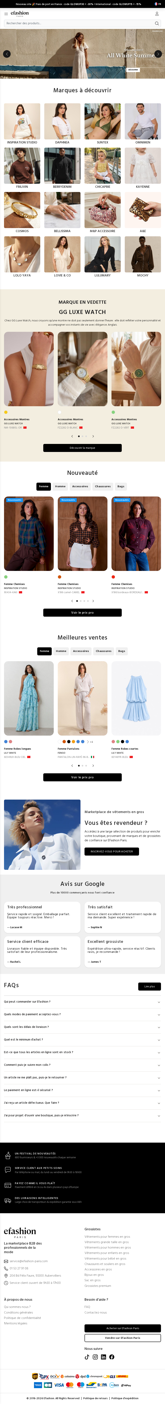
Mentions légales (15, 1324)
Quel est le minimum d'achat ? (23, 1040)
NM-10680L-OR (13, 428)
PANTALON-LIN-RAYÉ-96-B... (73, 757)
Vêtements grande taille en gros (107, 1242)
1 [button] (79, 436)
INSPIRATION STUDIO (15, 588)
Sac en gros (92, 1280)
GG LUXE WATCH (13, 424)
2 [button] (82, 436)
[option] (82, 54)
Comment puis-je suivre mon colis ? (27, 1065)
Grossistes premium (98, 1286)
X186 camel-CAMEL (69, 592)
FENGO (61, 753)
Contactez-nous (96, 1313)
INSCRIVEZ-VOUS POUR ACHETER (112, 851)
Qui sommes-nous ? (17, 1307)
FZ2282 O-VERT (120, 428)
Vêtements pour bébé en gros (105, 1259)
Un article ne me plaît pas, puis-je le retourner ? (35, 1077)
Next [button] (158, 54)
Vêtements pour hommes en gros (108, 1248)
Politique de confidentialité (22, 1318)
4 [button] (88, 601)
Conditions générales (18, 1313)
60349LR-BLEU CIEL (15, 757)
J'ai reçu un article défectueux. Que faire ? (31, 1103)
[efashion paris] (22, 14)
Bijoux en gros (94, 1275)
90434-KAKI (10, 592)
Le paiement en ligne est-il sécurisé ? (28, 1090)
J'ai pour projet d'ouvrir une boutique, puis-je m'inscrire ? (41, 1115)
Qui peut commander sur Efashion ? (27, 1002)
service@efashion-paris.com (29, 1261)
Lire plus (149, 986)
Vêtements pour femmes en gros (107, 1237)
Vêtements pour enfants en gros (107, 1253)
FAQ (87, 1307)
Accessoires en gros (98, 1270)
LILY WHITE (10, 753)
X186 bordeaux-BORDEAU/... (127, 592)
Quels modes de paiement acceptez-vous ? (32, 1014)
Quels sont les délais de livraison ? (26, 1027)
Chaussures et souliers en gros (105, 1264)
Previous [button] (7, 54)
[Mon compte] (157, 14)
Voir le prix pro (82, 612)
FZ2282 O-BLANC (68, 428)
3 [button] (86, 436)
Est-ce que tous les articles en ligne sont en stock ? (38, 1052)
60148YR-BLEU (119, 757)
